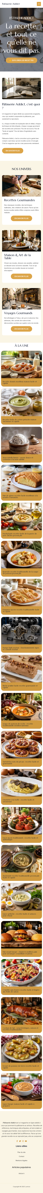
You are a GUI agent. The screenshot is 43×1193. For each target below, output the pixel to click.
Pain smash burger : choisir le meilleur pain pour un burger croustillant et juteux (20, 953)
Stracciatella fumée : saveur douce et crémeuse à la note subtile (18, 459)
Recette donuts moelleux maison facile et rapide (20, 383)
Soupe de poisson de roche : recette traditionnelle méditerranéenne (18, 725)
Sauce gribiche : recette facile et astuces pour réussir (19, 915)
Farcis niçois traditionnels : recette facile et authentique (20, 839)
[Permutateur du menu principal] (39, 4)
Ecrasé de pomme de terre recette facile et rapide (21, 1067)
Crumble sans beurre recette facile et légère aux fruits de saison (21, 991)
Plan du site (21, 1152)
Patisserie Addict (11, 3)
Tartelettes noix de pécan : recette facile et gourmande (21, 763)
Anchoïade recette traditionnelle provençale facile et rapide (21, 877)
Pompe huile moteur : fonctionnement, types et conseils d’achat (21, 649)
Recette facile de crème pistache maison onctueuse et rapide (19, 421)
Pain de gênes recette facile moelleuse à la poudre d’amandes (20, 497)
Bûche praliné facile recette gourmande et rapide (20, 687)
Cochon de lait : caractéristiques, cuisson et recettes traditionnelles (20, 1029)
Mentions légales (21, 1160)
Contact (21, 1156)
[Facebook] (17, 1141)
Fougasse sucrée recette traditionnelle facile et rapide (21, 611)
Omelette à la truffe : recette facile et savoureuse (18, 801)
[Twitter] (20, 1141)
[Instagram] (23, 1141)
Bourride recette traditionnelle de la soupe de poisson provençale (20, 573)
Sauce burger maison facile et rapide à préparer (18, 1105)
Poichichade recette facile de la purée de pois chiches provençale (20, 535)
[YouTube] (26, 1141)
